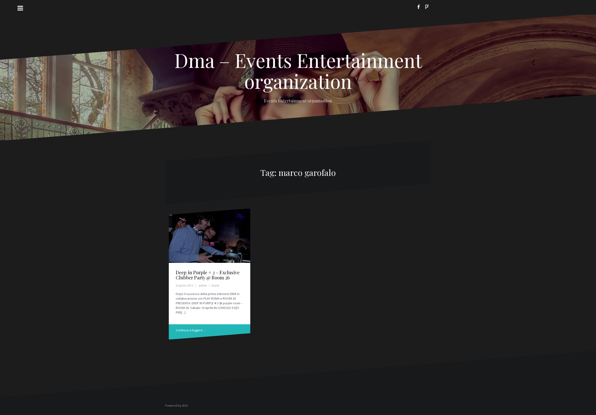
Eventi (215, 286)
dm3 (185, 406)
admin (203, 286)
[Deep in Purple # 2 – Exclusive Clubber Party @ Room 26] (210, 237)
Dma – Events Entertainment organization (298, 70)
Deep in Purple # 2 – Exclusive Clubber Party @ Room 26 (208, 275)
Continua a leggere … (191, 330)
